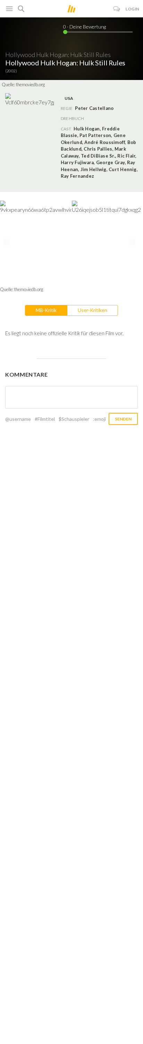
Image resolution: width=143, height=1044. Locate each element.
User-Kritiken (92, 310)
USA (69, 98)
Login (133, 9)
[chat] (116, 9)
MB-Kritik (46, 310)
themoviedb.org (30, 84)
